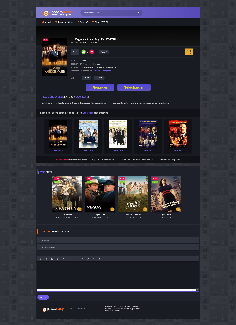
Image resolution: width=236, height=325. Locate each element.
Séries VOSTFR (101, 22)
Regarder (99, 87)
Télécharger (134, 87)
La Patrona (67, 215)
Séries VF (84, 22)
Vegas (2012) (100, 215)
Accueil (48, 22)
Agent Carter (166, 215)
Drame (86, 78)
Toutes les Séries (65, 22)
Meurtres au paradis (133, 215)
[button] (40, 258)
